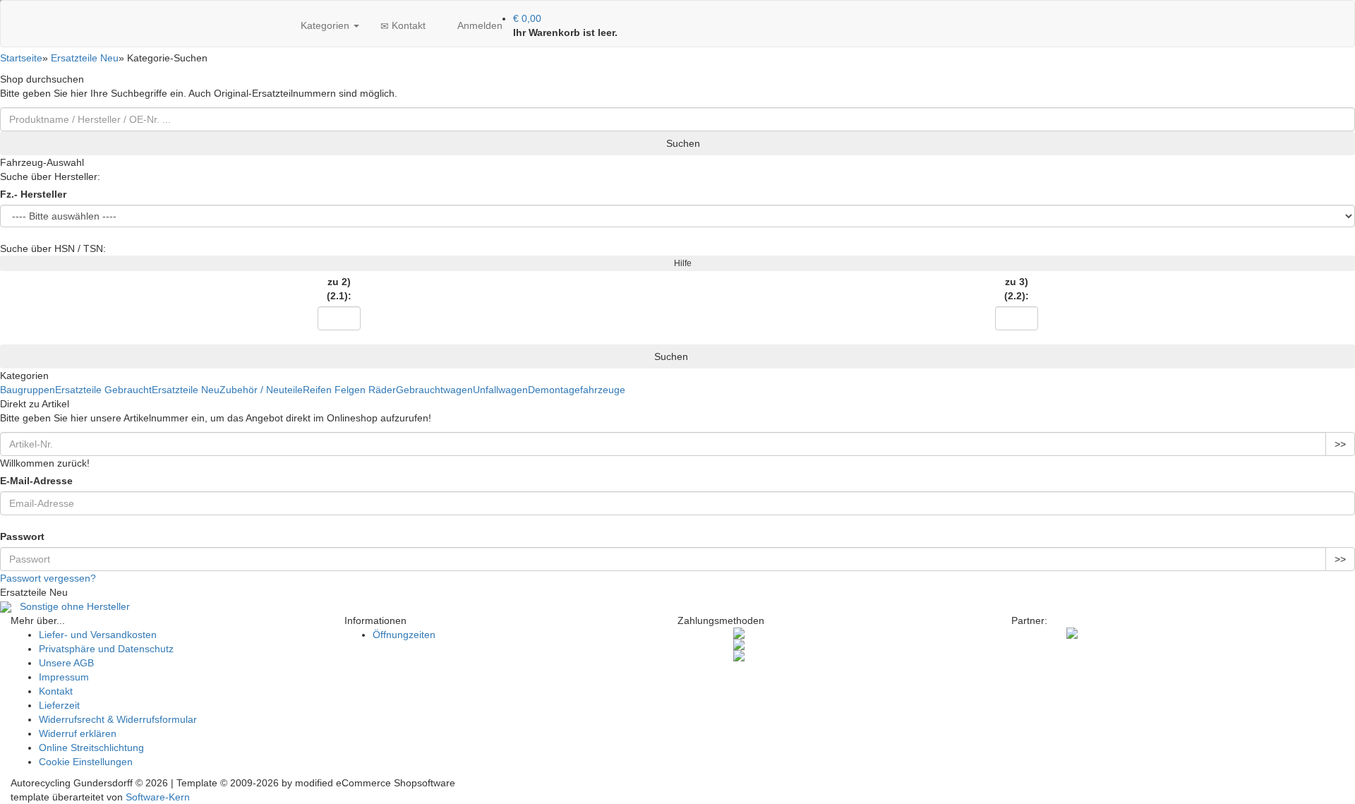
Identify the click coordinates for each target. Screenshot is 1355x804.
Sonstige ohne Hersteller (70, 606)
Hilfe (681, 263)
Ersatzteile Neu (185, 389)
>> (1340, 444)
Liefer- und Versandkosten (98, 634)
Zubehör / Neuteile (261, 389)
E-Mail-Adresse (36, 480)
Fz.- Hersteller (33, 194)
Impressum (64, 677)
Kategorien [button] (325, 25)
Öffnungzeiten (404, 634)
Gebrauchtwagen (434, 389)
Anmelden (478, 25)
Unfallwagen (500, 389)
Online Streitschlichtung (91, 747)
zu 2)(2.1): (339, 288)
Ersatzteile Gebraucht (103, 389)
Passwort (22, 536)
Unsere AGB (66, 662)
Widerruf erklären (77, 733)
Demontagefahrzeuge (576, 389)
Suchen (681, 143)
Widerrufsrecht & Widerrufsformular (118, 719)
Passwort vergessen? (48, 578)
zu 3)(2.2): (1016, 288)
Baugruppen (27, 389)
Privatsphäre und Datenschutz (106, 648)
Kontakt (407, 25)
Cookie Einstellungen (86, 761)
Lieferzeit (59, 705)
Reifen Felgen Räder (349, 389)
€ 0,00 (527, 18)
